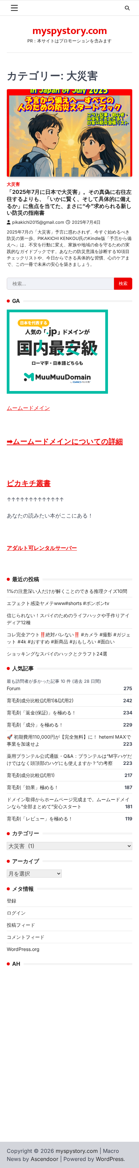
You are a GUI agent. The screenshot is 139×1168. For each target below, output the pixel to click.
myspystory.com (69, 31)
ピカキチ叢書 (29, 483)
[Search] (127, 8)
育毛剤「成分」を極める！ (35, 725)
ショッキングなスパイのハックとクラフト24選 (57, 654)
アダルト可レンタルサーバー (42, 547)
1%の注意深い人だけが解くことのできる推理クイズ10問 (67, 591)
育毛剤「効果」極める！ (33, 787)
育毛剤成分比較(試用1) (31, 775)
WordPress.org (23, 949)
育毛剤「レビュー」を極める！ (40, 818)
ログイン (16, 913)
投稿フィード (21, 925)
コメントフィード (26, 937)
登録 (11, 901)
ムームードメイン (28, 407)
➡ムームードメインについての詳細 (65, 441)
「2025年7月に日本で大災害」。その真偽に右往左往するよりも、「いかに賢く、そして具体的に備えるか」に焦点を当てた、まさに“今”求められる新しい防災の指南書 (69, 202)
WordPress (109, 1159)
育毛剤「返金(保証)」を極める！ (41, 712)
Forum (13, 688)
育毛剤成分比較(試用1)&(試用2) (40, 700)
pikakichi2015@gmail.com (38, 222)
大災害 (13, 184)
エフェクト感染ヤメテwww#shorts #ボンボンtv (58, 603)
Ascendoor (44, 1159)
